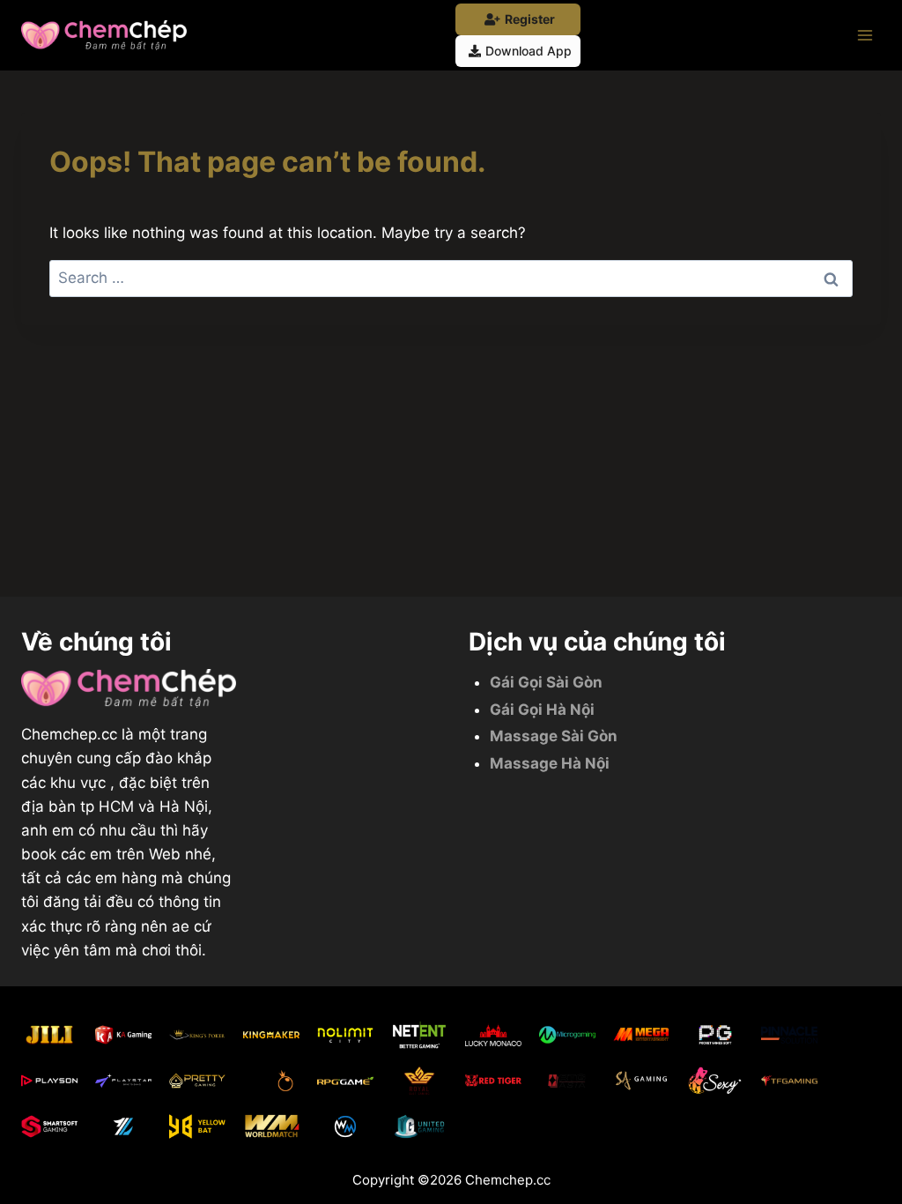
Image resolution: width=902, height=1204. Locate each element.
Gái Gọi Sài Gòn (546, 682)
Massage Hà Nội (550, 763)
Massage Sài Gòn (553, 736)
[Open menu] (864, 34)
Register (530, 18)
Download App (528, 50)
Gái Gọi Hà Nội (542, 709)
